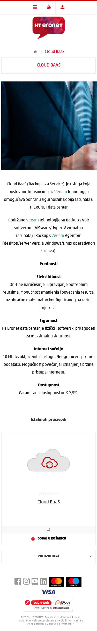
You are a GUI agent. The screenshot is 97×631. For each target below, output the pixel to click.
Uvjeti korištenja (36, 624)
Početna (35, 52)
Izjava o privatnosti (60, 624)
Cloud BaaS (49, 502)
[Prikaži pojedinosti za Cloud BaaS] (48, 460)
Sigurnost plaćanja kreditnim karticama (57, 620)
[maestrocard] (73, 582)
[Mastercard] (56, 582)
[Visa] (48, 592)
